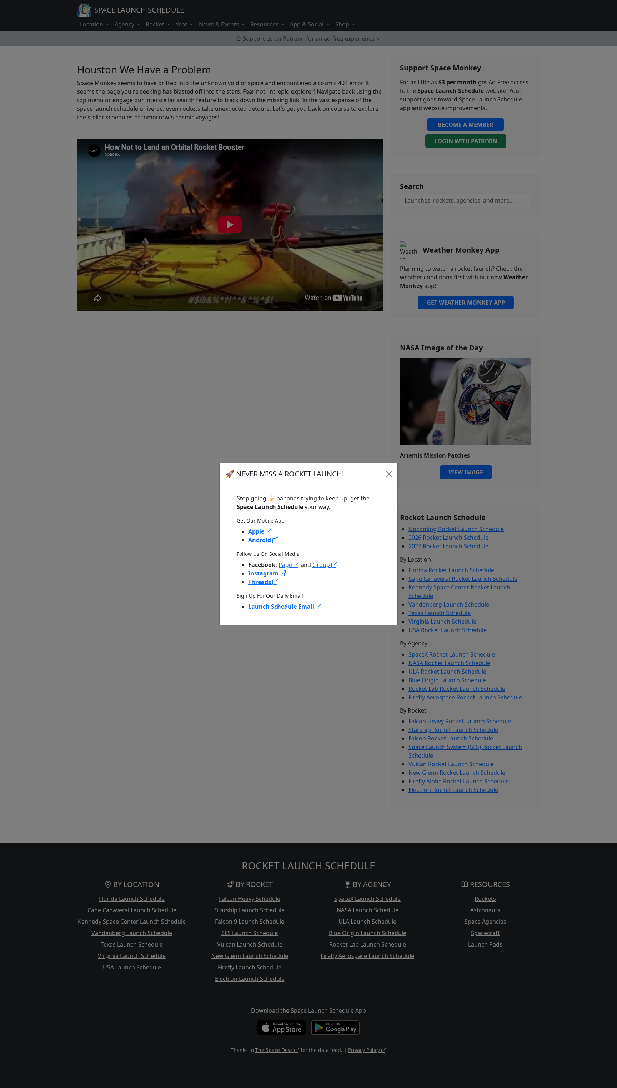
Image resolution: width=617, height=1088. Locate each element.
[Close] (389, 474)
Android (260, 540)
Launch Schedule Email (282, 606)
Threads (260, 582)
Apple (257, 531)
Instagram (264, 573)
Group (321, 565)
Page (286, 565)
